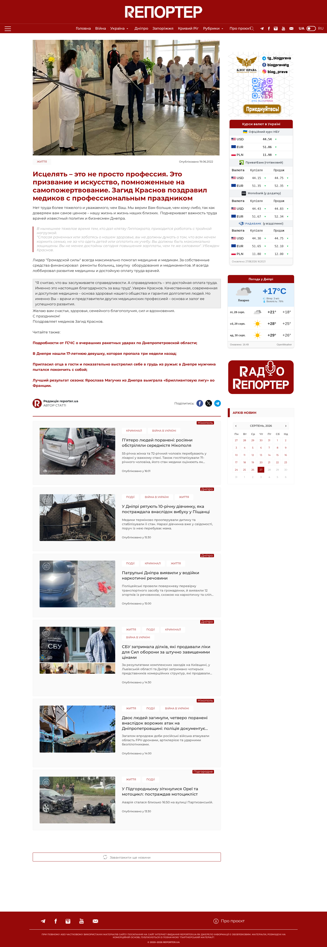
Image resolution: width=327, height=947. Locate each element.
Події (130, 497)
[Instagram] (276, 29)
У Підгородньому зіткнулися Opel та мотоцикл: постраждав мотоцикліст (160, 791)
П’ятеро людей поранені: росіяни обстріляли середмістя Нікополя (157, 443)
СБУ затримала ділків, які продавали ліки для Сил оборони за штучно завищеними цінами (166, 652)
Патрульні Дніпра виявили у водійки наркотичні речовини (160, 575)
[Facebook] (269, 29)
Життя (42, 161)
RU (321, 28)
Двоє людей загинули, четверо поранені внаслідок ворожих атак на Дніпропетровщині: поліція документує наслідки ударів (165, 723)
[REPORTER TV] (283, 29)
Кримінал (134, 430)
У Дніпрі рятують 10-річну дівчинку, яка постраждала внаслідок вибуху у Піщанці (166, 509)
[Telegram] (262, 29)
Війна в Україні (164, 430)
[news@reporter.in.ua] (291, 29)
